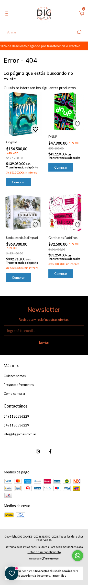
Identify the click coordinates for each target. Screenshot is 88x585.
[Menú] (7, 14)
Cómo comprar (14, 393)
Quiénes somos (15, 376)
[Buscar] (79, 32)
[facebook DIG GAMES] (50, 451)
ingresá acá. (75, 546)
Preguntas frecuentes (19, 385)
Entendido (59, 575)
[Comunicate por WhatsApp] (77, 555)
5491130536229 (16, 416)
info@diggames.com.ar (20, 434)
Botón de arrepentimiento (44, 552)
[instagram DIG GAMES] (38, 451)
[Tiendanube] (44, 559)
